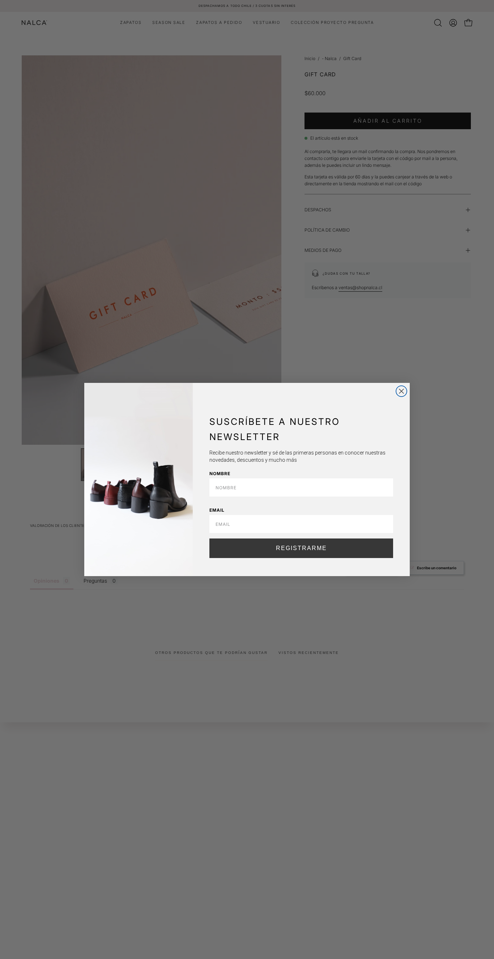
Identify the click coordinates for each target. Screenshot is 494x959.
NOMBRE (219, 473)
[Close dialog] (401, 391)
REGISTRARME (301, 548)
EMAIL (217, 510)
